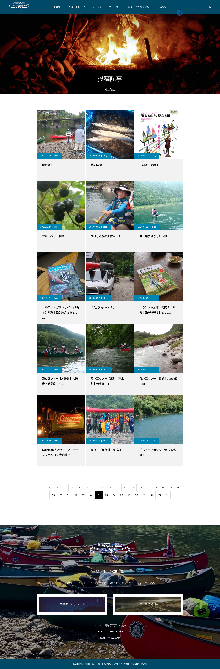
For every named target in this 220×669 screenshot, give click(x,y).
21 (68, 495)
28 (121, 495)
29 (129, 495)
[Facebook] (104, 571)
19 (53, 495)
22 (76, 495)
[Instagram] (97, 571)
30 (136, 495)
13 (140, 487)
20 (61, 495)
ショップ (97, 6)
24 (91, 495)
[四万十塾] (19, 7)
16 (163, 487)
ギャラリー (115, 6)
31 (144, 495)
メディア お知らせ (107, 583)
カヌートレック (76, 6)
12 (132, 487)
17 (170, 487)
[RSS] (209, 7)
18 (178, 487)
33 (159, 495)
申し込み (161, 6)
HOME (58, 6)
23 (83, 495)
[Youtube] (113, 571)
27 (114, 495)
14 (148, 487)
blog (56, 155)
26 (106, 495)
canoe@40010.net (110, 637)
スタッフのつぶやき (138, 6)
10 (117, 487)
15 (155, 487)
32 (151, 495)
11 (125, 487)
